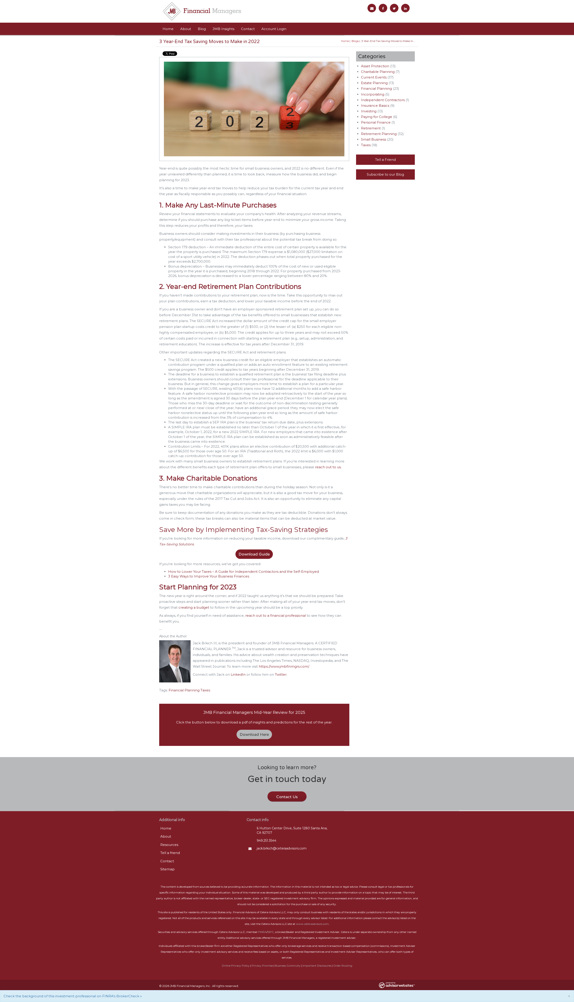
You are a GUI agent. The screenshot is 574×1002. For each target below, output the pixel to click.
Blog (202, 29)
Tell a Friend (385, 159)
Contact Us (287, 796)
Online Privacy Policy (236, 965)
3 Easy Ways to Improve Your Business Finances (208, 576)
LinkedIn (238, 674)
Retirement (371, 128)
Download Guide (254, 554)
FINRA (262, 932)
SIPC (270, 932)
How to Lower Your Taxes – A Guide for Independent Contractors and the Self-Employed (243, 571)
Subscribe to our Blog (385, 174)
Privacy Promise (262, 965)
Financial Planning (184, 690)
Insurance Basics (375, 105)
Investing (368, 111)
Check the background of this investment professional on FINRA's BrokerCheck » (73, 996)
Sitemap (167, 869)
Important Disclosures (317, 965)
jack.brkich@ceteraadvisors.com (282, 848)
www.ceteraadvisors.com (312, 924)
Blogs (355, 41)
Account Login (273, 29)
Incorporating (372, 94)
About (185, 29)
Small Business (373, 139)
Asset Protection (375, 66)
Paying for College (376, 117)
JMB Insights (223, 29)
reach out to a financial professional (275, 615)
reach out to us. (328, 467)
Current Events (374, 77)
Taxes (205, 690)
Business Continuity (288, 965)
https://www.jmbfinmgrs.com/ (284, 666)
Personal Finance (376, 122)
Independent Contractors (383, 100)
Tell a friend (170, 853)
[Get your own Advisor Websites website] (397, 985)
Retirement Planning (379, 134)
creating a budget (193, 607)
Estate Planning (374, 83)
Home (168, 29)
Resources (169, 845)
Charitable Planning (378, 72)
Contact (248, 29)
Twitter (281, 674)
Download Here (254, 734)
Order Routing (342, 965)
